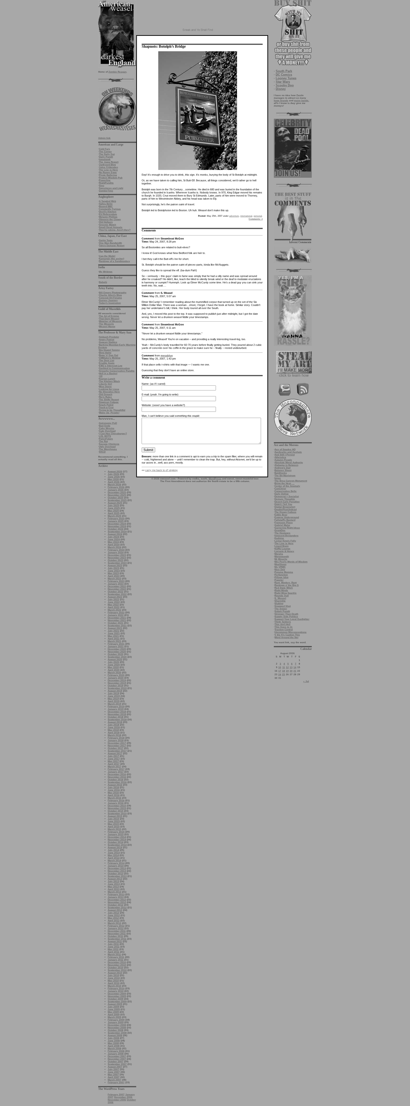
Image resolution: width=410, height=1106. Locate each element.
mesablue (167, 355)
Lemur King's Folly (285, 540)
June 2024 (114, 539)
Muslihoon (280, 564)
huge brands (281, 100)
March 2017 (114, 766)
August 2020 (115, 659)
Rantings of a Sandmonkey (114, 261)
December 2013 (117, 868)
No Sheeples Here (109, 391)
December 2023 (117, 555)
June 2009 (114, 1009)
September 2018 (117, 719)
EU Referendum (108, 214)
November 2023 (117, 557)
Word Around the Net (286, 637)
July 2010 (113, 975)
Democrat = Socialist (287, 496)
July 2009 (113, 1006)
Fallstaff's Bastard (285, 520)
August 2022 (115, 596)
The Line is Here (108, 170)
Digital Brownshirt (285, 507)
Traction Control (284, 629)
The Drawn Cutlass (285, 512)
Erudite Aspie (107, 363)
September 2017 (117, 751)
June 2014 (114, 852)
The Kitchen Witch (109, 381)
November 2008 (117, 1027)
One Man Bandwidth (110, 243)
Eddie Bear (281, 514)
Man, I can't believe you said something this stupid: (171, 415)
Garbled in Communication (114, 368)
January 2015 (116, 834)
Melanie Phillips (108, 217)
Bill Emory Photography (112, 292)
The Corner (105, 151)
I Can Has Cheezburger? (113, 433)
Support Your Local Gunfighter (292, 619)
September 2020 (117, 657)
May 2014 (113, 855)
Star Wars (283, 82)
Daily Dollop (282, 493)
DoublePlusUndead (286, 509)
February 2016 (116, 800)
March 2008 (114, 1048)
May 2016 (113, 792)
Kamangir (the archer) (111, 258)
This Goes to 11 (284, 627)
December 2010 (117, 962)
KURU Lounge (282, 548)
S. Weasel (280, 598)
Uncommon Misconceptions (291, 632)
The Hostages (282, 533)
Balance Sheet (283, 470)
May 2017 (113, 761)
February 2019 (116, 706)
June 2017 (114, 758)
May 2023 (113, 573)
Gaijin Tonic (106, 240)
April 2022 (114, 607)
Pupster (279, 580)
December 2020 (117, 649)
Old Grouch (105, 394)
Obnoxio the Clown (110, 219)
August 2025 (115, 502)
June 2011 (114, 946)
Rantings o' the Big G (287, 585)
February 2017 (116, 769)
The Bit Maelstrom (285, 475)
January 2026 (116, 489)
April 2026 (114, 482)
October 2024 (115, 529)
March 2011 (114, 954)
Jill (100, 376)
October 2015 (115, 811)
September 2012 (117, 907)
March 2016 (114, 798)
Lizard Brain (282, 546)
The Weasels (106, 324)
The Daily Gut (107, 154)
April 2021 (114, 638)
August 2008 (115, 1035)
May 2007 (113, 1074)
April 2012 (114, 920)
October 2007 (115, 1061)
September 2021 (117, 625)
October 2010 (115, 967)
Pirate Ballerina (108, 175)
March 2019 (114, 704)
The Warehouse (108, 449)
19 (287, 671)
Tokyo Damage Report (111, 245)
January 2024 (116, 552)
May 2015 (113, 824)
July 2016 (113, 787)
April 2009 (114, 1014)
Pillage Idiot (281, 577)
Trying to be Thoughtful (112, 410)
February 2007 (116, 1082)
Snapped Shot (283, 606)
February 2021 (116, 643)
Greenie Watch (107, 224)
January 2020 (116, 677)
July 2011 (113, 944)
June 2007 (114, 1072)
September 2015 (117, 813)
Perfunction (281, 574)
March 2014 (114, 860)
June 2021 (114, 633)
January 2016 (116, 803)
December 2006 (123, 1097)
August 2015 (115, 816)
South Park (284, 71)
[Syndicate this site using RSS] (303, 395)
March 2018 (114, 735)
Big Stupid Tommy (109, 350)
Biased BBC (106, 206)
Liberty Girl (105, 384)
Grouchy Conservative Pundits (117, 371)
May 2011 (113, 949)
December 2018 (117, 711)
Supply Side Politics (286, 616)
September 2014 (117, 845)
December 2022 (117, 586)
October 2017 (115, 748)
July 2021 (113, 630)
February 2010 (116, 988)
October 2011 (115, 936)
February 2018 (116, 737)
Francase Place (284, 522)
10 (279, 667)
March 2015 (114, 829)
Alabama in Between (286, 465)
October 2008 (115, 1030)
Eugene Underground (287, 517)
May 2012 (113, 918)
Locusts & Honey (284, 551)
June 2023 (114, 570)
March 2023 (114, 578)
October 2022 (115, 591)
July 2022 (113, 599)
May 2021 (113, 636)
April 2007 (114, 1077)
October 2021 (115, 623)
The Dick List (106, 360)
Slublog (279, 603)
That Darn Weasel (109, 318)
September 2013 (117, 876)
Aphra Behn (105, 203)
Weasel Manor (107, 326)
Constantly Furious (110, 209)
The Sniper (281, 608)
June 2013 (114, 884)
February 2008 (116, 1051)
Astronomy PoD (108, 423)
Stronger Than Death (286, 614)
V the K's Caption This (287, 634)
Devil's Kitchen (107, 211)
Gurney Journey (108, 300)
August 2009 (115, 1004)
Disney (281, 89)
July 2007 (113, 1069)
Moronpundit (282, 556)
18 (283, 671)
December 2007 (117, 1056)
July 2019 (113, 693)
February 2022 (116, 612)
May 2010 (113, 980)
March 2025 (114, 516)
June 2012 (114, 915)
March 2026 (114, 484)
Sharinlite (280, 601)
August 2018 (115, 722)
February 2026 (116, 487)
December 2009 (117, 993)
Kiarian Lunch (107, 378)
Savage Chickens (109, 444)
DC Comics (284, 74)
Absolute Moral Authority (289, 462)
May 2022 (113, 604)
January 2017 (116, 771)
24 (279, 674)
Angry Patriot (106, 339)
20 (291, 671)
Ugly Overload (107, 446)
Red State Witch (284, 587)
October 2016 (115, 779)
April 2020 (114, 670)
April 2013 (114, 889)
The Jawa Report (108, 162)
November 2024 (117, 526)
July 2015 (113, 818)
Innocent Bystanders (286, 535)
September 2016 (117, 782)
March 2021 (114, 641)
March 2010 (114, 985)
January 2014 (116, 865)
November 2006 (117, 1099)
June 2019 (114, 696)
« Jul (306, 681)
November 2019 (117, 683)
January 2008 (116, 1053)
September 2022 (117, 594)
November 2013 (117, 871)
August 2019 (115, 690)
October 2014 (115, 842)
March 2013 (114, 891)
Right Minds (281, 590)
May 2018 (113, 730)
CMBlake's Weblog (109, 357)
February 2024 (116, 549)
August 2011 (115, 941)
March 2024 (114, 547)
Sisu (101, 185)
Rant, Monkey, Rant (286, 582)
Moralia (279, 554)
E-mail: (145, 394)
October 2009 (115, 999)
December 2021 (117, 617)
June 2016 (114, 790)
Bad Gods (104, 425)
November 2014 (117, 839)
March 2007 (114, 1079)
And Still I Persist (285, 454)
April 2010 (114, 983)
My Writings (105, 271)
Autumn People (283, 460)
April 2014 (114, 858)
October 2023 (115, 560)
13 (291, 667)
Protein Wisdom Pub (110, 177)
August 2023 (115, 565)
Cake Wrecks (106, 428)
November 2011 (117, 933)
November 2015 (117, 808)
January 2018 (116, 740)
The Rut (103, 441)
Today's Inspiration (110, 303)
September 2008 (117, 1032)
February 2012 (116, 925)
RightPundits (106, 183)
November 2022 (117, 589)
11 (283, 667)
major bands (301, 100)
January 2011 (115, 959)
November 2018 (117, 714)
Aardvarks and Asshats (288, 452)
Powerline (105, 180)
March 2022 (114, 610)
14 (295, 667)
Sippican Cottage (109, 402)
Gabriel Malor (282, 525)
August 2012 (115, 910)
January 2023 (116, 583)
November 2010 (117, 965)
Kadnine (279, 538)
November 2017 (117, 745)
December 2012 (117, 899)
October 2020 (115, 654)
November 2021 (117, 620)
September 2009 (117, 1001)
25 (283, 674)
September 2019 (117, 688)
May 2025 (113, 510)
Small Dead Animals (110, 227)
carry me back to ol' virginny (161, 470)
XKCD (102, 451)
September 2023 (117, 563)
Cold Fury (104, 149)
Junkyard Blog (107, 164)
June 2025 (114, 508)
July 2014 (113, 850)
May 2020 (113, 667)
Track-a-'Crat (106, 407)
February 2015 (116, 831)
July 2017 (113, 756)
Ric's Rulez (105, 397)
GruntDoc (280, 530)
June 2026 (114, 476)
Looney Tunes (286, 78)
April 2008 (114, 1046)
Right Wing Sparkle (286, 593)
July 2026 (113, 474)
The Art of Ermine (109, 316)
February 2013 (116, 894)
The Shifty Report (109, 399)
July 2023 (113, 568)
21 (295, 671)
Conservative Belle (286, 491)
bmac (278, 478)
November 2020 (117, 651)
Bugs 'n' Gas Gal (108, 355)
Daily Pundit (106, 156)
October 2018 (115, 717)
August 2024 (115, 534)
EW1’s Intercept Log (110, 365)
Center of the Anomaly (287, 486)
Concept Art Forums (110, 297)
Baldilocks (281, 473)
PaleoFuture (106, 438)
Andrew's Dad (282, 467)
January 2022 (116, 615)
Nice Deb (280, 569)
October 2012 (115, 905)
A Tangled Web (107, 201)
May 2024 (113, 542)
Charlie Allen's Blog (110, 295)
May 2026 (113, 479)
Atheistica (280, 457)
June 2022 (114, 602)
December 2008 (117, 1025)
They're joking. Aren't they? (114, 230)
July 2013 (113, 881)
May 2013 (113, 886)
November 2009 (117, 996)
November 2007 (117, 1059)
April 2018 (114, 732)
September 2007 (117, 1064)
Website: (147, 405)
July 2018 (113, 724)
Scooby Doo (285, 85)
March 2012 (114, 923)
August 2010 (115, 972)
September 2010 (117, 970)
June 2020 (114, 664)
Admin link (104, 138)
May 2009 (113, 1012)
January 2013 (116, 897)
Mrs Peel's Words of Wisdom (291, 561)
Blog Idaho (105, 352)
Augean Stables (108, 342)
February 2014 (116, 863)
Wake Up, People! (109, 412)
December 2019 (117, 680)
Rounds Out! (282, 595)
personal (258, 216)
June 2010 (114, 978)
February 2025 (116, 518)
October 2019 (115, 685)
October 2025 (115, 497)
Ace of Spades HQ (285, 449)
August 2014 (115, 847)
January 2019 (116, 709)
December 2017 (117, 743)
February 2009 (116, 1019)
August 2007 (115, 1066)
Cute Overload (107, 431)
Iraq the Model (107, 256)
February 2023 (116, 581)
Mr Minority (281, 559)
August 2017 (115, 753)
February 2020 (116, 675)
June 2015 (114, 821)
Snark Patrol (106, 404)
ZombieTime (106, 190)
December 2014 (117, 837)
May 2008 (113, 1043)
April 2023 (114, 576)
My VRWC (280, 567)
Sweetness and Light (111, 188)
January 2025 (116, 521)
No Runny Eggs (108, 172)
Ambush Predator (109, 337)
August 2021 (115, 628)
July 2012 (113, 912)
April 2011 (113, 952)
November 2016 (117, 777)
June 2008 (114, 1040)
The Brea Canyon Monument (291, 480)
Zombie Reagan (117, 71)
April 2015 (114, 826)
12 (287, 667)
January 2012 (116, 928)
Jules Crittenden (108, 167)
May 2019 (113, 698)
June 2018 (114, 727)
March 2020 (114, 672)
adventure (234, 216)
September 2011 (117, 938)
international (246, 216)
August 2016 (115, 784)
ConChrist (280, 488)
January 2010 (116, 991)
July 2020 (113, 662)
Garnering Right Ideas (287, 527)
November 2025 (117, 495)
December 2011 (117, 931)
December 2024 (117, 523)
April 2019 (114, 701)
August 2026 (115, 471)
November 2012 (117, 902)
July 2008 (113, 1038)
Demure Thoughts (285, 499)
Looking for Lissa (109, 389)
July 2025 (113, 505)
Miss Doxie (105, 386)
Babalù (103, 282)
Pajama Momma (284, 572)
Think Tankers (283, 621)
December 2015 (117, 805)
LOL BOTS (105, 436)
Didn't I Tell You (283, 504)
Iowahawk (105, 159)
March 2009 (114, 1017)
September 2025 (117, 500)
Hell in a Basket (108, 373)
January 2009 (116, 1022)
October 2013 (115, 873)
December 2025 (117, 492)
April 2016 (114, 795)
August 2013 (115, 878)
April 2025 (114, 513)
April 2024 (114, 544)
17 (279, 671)
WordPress (215, 478)
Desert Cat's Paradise (287, 501)
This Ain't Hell (282, 624)
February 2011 (116, 957)
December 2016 (117, 774)
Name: (145, 383)
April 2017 (114, 764)
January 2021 (116, 646)
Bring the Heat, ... (284, 483)
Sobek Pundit (282, 611)
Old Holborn (106, 222)
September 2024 (117, 531)
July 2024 (113, 536)
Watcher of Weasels (110, 321)
